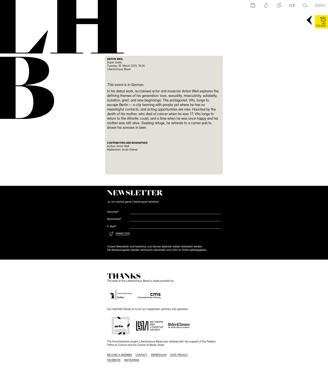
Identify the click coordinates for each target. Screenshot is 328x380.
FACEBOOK (114, 360)
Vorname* (113, 212)
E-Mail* (112, 226)
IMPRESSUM (158, 355)
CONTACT (141, 355)
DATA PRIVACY (179, 355)
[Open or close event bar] (309, 20)
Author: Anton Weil (118, 146)
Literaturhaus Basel (119, 69)
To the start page (59, 26)
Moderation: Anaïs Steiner (122, 149)
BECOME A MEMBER (119, 355)
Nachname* (114, 219)
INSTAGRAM (131, 360)
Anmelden (123, 233)
